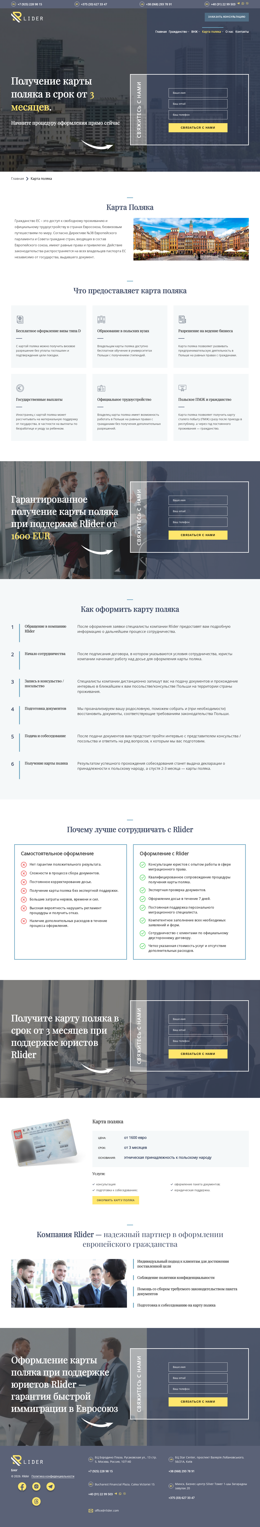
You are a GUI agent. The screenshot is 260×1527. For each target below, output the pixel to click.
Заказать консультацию (226, 16)
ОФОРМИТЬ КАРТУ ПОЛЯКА (116, 1200)
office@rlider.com (107, 1510)
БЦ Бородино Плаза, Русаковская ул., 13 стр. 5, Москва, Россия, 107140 (126, 1459)
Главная (17, 178)
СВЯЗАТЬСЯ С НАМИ (198, 127)
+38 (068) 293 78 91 (159, 4)
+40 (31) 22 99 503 (223, 4)
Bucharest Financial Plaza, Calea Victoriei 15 (125, 1484)
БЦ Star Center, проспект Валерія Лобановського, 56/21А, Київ (209, 1459)
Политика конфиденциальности (52, 1476)
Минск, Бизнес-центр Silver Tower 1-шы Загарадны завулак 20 (211, 1486)
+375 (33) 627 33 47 (94, 4)
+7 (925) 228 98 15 (30, 4)
